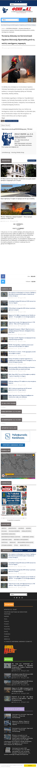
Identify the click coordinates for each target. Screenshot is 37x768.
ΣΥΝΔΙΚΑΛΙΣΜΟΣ (7, 545)
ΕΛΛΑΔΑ (4, 531)
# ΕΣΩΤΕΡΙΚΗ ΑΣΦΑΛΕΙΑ (12, 121)
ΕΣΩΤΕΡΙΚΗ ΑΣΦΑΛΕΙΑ (11, 28)
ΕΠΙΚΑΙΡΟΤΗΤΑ (26, 531)
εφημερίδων (17, 520)
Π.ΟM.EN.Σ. (7, 634)
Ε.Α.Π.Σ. (6, 631)
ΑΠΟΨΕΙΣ (21, 528)
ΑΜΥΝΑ (4, 528)
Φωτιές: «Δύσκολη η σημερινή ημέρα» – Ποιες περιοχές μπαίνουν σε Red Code (16, 217)
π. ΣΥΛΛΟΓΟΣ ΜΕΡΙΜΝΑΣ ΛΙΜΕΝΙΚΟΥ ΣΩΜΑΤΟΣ (18, 641)
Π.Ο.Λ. (5, 619)
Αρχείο (30, 550)
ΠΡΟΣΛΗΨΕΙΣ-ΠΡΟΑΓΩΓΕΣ (25, 542)
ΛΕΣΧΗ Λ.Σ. (7, 639)
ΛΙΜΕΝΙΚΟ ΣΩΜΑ (7, 539)
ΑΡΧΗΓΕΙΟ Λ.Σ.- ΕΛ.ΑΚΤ (10, 609)
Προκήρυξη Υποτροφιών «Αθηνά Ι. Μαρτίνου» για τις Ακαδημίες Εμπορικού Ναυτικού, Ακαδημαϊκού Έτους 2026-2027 (22, 330)
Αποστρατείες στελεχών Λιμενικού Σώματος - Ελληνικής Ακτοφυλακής (22, 716)
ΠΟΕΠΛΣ (6, 616)
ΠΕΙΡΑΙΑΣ (13, 542)
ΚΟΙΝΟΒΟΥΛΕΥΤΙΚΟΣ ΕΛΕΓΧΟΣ (11, 537)
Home (3, 28)
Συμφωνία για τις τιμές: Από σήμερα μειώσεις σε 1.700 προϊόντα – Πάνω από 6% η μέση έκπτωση (22, 698)
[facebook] (16, 1)
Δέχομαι (30, 765)
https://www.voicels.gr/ (23, 140)
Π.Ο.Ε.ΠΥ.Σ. (7, 629)
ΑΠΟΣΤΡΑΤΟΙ (12, 528)
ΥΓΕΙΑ (16, 545)
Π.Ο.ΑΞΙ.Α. (7, 626)
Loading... (3, 407)
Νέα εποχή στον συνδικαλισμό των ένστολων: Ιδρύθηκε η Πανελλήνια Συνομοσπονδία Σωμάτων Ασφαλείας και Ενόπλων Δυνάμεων (22, 294)
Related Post (6, 160)
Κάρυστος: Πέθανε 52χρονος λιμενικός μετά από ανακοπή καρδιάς (20, 723)
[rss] (21, 1)
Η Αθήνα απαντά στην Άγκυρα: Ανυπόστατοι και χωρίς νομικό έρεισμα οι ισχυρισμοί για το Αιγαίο (18, 179)
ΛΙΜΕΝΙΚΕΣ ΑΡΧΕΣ (28, 537)
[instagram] (22, 597)
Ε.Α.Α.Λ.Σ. (6, 636)
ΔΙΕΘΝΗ (28, 528)
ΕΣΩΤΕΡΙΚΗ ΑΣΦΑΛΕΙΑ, (16, 48)
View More (32, 160)
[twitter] (18, 1)
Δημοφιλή (18, 550)
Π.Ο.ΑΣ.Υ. (6, 624)
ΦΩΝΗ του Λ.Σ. (24, 545)
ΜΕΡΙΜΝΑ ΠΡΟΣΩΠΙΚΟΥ (21, 539)
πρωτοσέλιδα (11, 520)
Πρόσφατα (6, 550)
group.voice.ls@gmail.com (11, 147)
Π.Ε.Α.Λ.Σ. (6, 621)
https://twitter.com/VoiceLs (25, 145)
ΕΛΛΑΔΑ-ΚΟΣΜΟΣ (14, 531)
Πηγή (3, 118)
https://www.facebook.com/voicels (23, 143)
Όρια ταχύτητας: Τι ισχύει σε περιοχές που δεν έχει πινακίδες (18, 198)
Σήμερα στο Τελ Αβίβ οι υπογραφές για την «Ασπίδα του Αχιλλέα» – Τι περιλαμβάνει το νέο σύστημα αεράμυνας (22, 689)
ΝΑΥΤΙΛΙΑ (32, 25)
